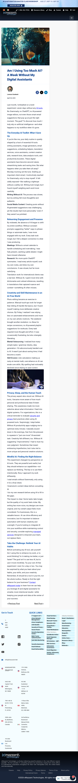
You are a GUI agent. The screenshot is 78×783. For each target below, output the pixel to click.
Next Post (38, 603)
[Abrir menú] (72, 18)
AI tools (39, 108)
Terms (43, 773)
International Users (31, 773)
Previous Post (14, 603)
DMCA (50, 773)
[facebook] (37, 92)
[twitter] (41, 92)
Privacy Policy (27, 770)
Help (18, 770)
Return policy (65, 770)
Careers (11, 770)
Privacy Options (41, 770)
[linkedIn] (46, 92)
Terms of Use (53, 770)
